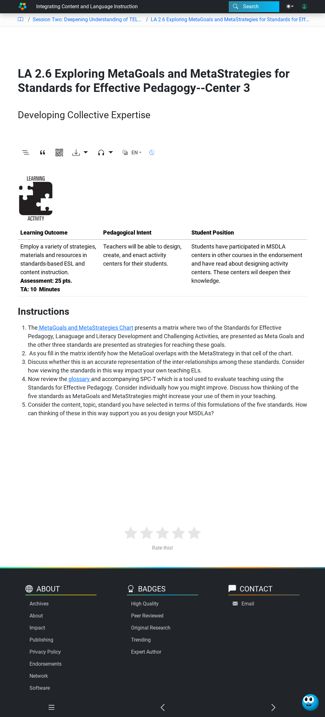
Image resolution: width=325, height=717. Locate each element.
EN (134, 153)
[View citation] (42, 153)
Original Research (150, 628)
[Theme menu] (290, 7)
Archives (39, 604)
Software (40, 688)
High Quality (145, 604)
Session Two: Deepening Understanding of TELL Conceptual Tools (88, 19)
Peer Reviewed (147, 616)
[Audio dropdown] (105, 153)
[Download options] (80, 153)
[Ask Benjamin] (310, 702)
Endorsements (46, 664)
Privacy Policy (45, 652)
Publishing (41, 640)
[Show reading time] (152, 152)
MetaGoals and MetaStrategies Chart (85, 327)
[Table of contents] (20, 19)
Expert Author (146, 652)
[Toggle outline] (25, 153)
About (36, 616)
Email (248, 604)
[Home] (22, 6)
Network (39, 676)
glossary (79, 379)
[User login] (304, 7)
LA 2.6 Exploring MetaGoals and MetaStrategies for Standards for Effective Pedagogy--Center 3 (230, 19)
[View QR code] (59, 153)
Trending (141, 640)
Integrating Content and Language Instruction (87, 6)
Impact (37, 628)
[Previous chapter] (162, 707)
